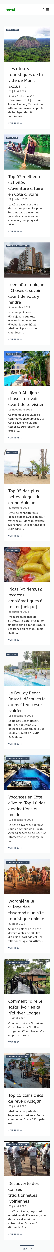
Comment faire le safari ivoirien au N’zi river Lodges (25, 1007)
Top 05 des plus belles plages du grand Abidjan (24, 496)
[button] (43, 9)
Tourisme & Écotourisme (18, 246)
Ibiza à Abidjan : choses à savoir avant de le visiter (26, 398)
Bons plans (12, 138)
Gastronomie (13, 550)
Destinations (12, 30)
